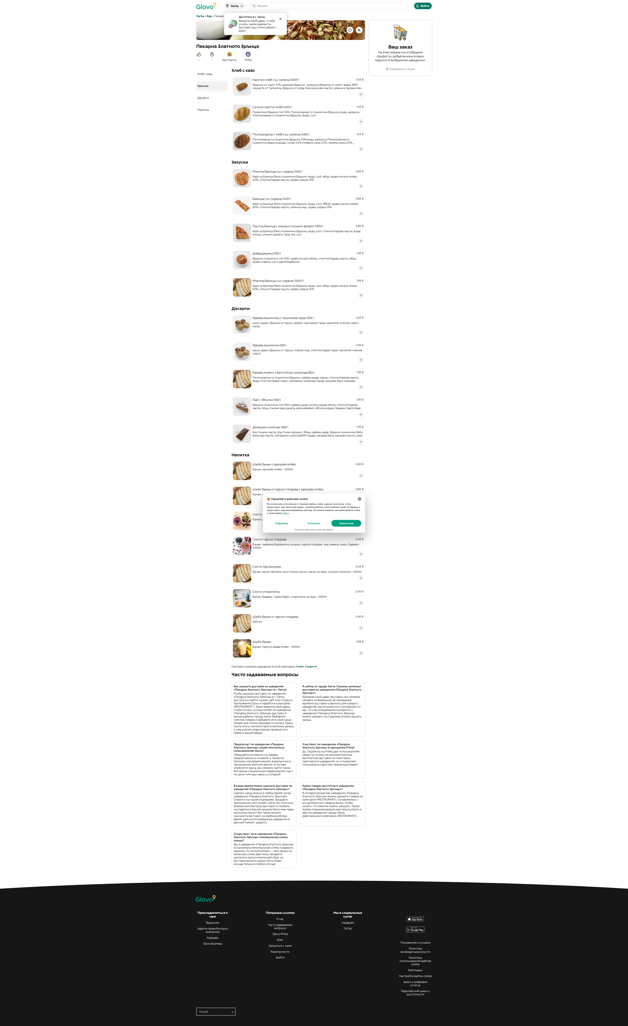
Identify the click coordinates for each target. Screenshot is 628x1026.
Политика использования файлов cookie (415, 961)
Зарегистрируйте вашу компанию (212, 930)
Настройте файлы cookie (415, 976)
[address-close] (280, 19)
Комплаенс (415, 970)
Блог (280, 939)
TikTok (348, 928)
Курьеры (212, 937)
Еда (209, 16)
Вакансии (212, 922)
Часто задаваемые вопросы (280, 926)
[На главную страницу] (206, 6)
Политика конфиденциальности (415, 950)
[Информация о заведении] (350, 30)
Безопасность (280, 951)
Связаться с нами (280, 945)
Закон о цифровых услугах (415, 983)
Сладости (311, 666)
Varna (200, 16)
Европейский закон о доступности (415, 992)
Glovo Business (212, 943)
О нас (280, 919)
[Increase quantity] (361, 94)
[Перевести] (359, 30)
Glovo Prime (280, 934)
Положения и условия (415, 942)
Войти (280, 957)
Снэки (300, 666)
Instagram (348, 922)
